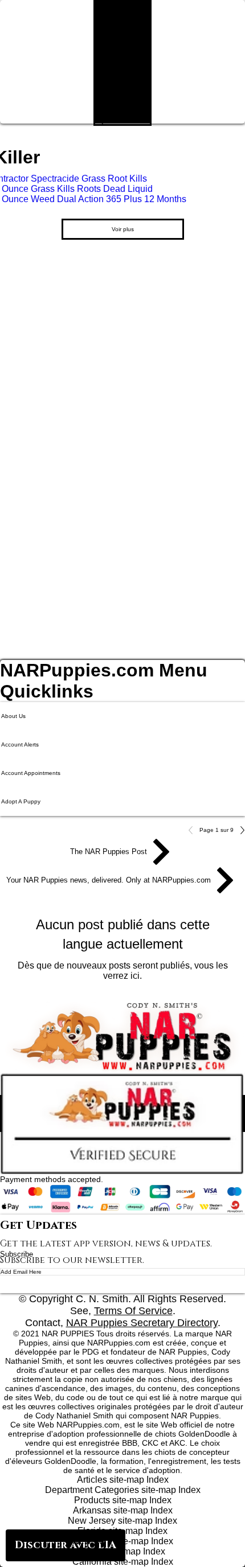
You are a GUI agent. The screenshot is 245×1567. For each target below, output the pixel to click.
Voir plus (123, 229)
